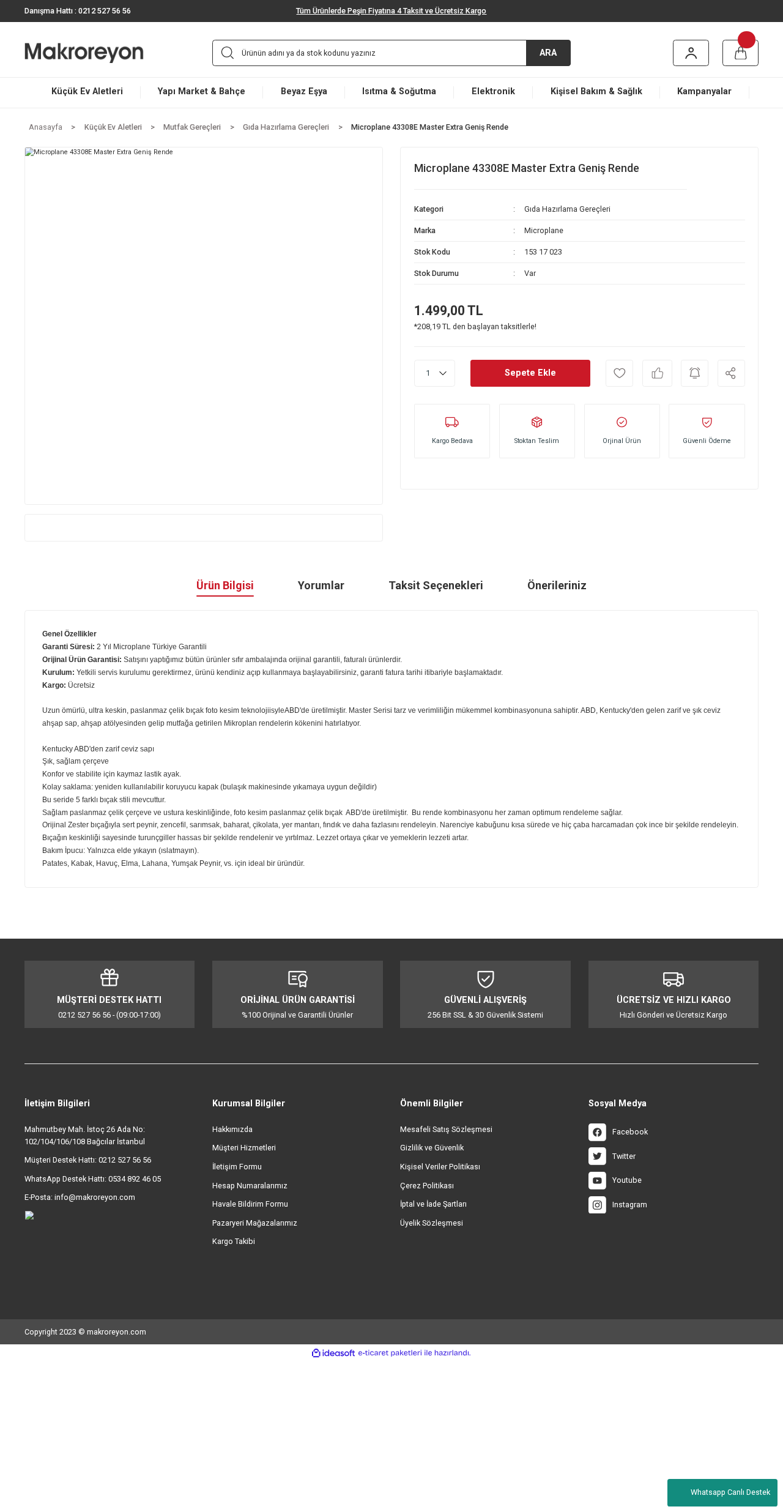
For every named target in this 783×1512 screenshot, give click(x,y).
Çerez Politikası (427, 1185)
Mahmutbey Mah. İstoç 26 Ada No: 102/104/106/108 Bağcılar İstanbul (84, 1135)
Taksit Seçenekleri (435, 585)
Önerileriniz (557, 585)
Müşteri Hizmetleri (244, 1147)
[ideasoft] (333, 1353)
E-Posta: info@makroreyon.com (79, 1197)
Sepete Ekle (530, 373)
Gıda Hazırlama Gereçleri (567, 209)
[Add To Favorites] (619, 373)
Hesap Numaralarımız (250, 1185)
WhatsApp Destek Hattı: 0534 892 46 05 (92, 1178)
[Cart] (740, 53)
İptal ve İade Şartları (433, 1203)
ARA (548, 53)
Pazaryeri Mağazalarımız (254, 1222)
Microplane (543, 230)
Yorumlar (321, 585)
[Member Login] (691, 53)
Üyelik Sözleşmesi (431, 1222)
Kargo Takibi (233, 1241)
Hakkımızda (232, 1129)
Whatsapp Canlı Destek (730, 1492)
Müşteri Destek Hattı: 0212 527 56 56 (87, 1159)
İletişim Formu (237, 1166)
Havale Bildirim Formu (250, 1203)
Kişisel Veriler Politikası (440, 1166)
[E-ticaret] (390, 1353)
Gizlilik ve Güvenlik (432, 1147)
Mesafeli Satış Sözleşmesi (446, 1129)
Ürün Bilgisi (225, 585)
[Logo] (100, 52)
